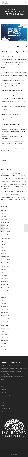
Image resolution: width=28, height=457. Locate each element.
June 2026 (3, 210)
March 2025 (4, 253)
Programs (4, 402)
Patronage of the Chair (7, 396)
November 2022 (5, 316)
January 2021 (4, 325)
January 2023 (4, 309)
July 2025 (3, 241)
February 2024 (5, 281)
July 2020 (3, 331)
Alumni (3, 405)
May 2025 (3, 247)
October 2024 (5, 266)
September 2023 (5, 294)
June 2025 (3, 244)
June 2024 (3, 269)
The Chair (3, 389)
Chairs (2, 399)
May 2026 (3, 213)
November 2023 (5, 288)
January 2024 (4, 285)
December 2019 (5, 340)
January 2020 (4, 337)
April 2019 (4, 350)
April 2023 (4, 303)
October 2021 (5, 322)
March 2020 (4, 334)
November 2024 (5, 263)
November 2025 (5, 232)
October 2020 (5, 328)
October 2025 (5, 235)
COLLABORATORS (6, 408)
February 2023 (5, 306)
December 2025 (5, 229)
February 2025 (5, 257)
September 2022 (5, 319)
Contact (3, 411)
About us (3, 393)
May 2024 (3, 272)
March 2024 (4, 278)
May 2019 (3, 347)
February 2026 (5, 222)
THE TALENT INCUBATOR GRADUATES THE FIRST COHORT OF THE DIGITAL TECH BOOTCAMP (13, 186)
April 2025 (4, 250)
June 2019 (3, 344)
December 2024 (5, 260)
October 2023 (5, 291)
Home (2, 386)
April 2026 (4, 216)
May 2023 (3, 300)
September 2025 (5, 238)
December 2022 (5, 312)
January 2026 (4, 225)
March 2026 (4, 219)
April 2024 (4, 275)
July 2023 (3, 297)
